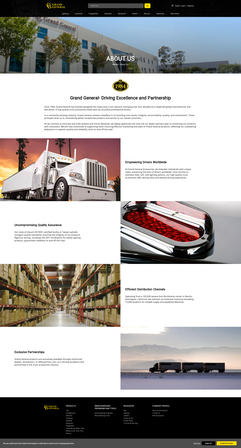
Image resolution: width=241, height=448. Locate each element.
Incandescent (70, 413)
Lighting (65, 13)
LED (67, 410)
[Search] (147, 5)
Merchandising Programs (104, 413)
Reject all (208, 443)
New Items (175, 13)
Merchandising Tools (102, 416)
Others (135, 13)
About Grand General (159, 410)
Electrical (69, 416)
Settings (196, 443)
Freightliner (94, 13)
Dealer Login (180, 6)
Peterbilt (108, 13)
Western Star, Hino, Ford (74, 431)
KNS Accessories (158, 416)
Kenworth (122, 13)
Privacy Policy (128, 421)
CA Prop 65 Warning (131, 423)
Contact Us (156, 413)
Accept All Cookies (226, 443)
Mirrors (147, 13)
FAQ (125, 410)
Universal (79, 13)
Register (190, 6)
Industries (160, 13)
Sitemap (126, 413)
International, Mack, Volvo (75, 428)
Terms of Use (128, 418)
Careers (126, 416)
